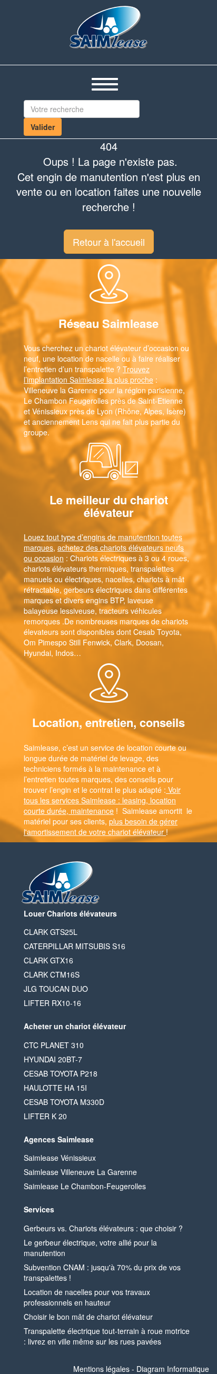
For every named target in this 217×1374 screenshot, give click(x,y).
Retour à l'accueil (109, 241)
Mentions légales (101, 1368)
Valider (43, 127)
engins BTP (104, 600)
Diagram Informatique (172, 1368)
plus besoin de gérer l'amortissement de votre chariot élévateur (100, 826)
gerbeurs (79, 589)
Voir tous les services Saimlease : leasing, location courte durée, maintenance (102, 800)
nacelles (119, 579)
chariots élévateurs (55, 568)
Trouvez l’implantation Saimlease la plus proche (88, 374)
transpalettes (152, 568)
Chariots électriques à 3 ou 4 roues (128, 558)
